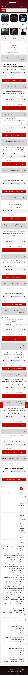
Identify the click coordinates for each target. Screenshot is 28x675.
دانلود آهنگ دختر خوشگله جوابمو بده (17, 568)
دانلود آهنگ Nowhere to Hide (18, 571)
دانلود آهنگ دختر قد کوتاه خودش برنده (16, 595)
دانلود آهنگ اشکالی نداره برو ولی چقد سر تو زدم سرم (13, 562)
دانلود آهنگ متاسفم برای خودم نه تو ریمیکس (15, 637)
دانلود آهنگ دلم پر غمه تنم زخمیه (18, 639)
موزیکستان (23, 6)
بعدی (10, 492)
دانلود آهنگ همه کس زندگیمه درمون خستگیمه (15, 646)
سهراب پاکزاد (22, 524)
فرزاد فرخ (23, 535)
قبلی (25, 485)
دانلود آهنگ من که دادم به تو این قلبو (16, 553)
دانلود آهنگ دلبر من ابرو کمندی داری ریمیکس (14, 80)
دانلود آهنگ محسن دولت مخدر (18, 628)
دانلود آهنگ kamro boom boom (18, 560)
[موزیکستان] (14, 2)
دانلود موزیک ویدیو (21, 510)
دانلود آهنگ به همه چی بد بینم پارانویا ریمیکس (15, 653)
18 (24, 488)
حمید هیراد (23, 526)
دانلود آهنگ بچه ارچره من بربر (19, 610)
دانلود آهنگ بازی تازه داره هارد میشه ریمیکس (14, 425)
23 (6, 488)
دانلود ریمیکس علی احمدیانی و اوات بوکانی (13, 458)
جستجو (3, 10)
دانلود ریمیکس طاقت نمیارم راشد (18, 659)
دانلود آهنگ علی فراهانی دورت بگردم (17, 657)
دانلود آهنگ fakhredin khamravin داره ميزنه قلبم (14, 577)
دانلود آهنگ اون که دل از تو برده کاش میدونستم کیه (13, 549)
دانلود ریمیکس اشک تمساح (19, 608)
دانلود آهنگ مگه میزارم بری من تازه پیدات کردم (15, 601)
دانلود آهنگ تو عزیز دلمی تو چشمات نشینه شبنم (14, 661)
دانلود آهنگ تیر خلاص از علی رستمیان (17, 655)
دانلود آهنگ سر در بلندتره (19, 575)
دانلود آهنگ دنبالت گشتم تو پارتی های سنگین (15, 582)
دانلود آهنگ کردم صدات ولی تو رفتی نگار (16, 564)
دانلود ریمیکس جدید (14, 47)
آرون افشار (23, 519)
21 (14, 488)
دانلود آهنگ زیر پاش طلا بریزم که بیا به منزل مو (15, 566)
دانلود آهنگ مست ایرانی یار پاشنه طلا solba (16, 546)
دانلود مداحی (22, 508)
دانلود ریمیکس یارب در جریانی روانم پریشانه (14, 368)
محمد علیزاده (22, 528)
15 (10, 485)
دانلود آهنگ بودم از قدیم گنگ (18, 573)
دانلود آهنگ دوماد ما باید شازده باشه (17, 648)
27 (14, 492)
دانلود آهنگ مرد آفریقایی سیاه (18, 579)
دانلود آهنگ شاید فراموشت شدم (18, 590)
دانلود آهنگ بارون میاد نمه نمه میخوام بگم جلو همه (14, 597)
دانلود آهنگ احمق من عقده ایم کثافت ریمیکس (14, 164)
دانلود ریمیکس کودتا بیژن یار (16, 198)
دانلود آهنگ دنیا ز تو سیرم (19, 624)
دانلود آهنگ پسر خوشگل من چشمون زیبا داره (15, 584)
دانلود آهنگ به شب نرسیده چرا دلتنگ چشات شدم (14, 593)
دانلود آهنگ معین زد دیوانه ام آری (17, 631)
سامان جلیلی (22, 537)
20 (17, 488)
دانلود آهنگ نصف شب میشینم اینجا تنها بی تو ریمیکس (14, 338)
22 (10, 488)
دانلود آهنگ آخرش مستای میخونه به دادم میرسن (14, 599)
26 (17, 492)
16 (6, 485)
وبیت (11, 673)
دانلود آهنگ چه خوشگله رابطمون (18, 551)
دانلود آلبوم (22, 501)
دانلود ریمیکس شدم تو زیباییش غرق (14, 87)
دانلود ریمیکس (5, 6)
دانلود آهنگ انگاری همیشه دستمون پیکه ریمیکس (14, 250)
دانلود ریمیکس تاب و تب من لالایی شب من (13, 431)
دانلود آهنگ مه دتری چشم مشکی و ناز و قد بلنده (14, 555)
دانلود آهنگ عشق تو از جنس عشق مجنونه (16, 586)
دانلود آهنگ (15, 6)
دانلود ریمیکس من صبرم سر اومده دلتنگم (13, 170)
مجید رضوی (22, 533)
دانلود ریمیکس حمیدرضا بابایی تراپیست (14, 283)
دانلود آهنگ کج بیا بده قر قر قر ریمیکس (14, 375)
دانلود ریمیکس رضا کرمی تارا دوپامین (14, 114)
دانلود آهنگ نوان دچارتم (20, 650)
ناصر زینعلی (22, 522)
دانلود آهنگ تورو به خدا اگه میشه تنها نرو (16, 557)
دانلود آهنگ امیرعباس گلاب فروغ (18, 626)
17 (3, 485)
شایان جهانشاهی (21, 530)
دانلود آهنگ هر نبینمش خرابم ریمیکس (14, 256)
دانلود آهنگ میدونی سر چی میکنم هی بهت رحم (15, 588)
